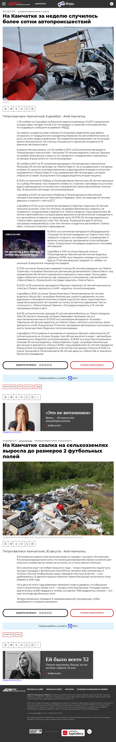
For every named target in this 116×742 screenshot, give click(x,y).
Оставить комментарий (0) (92, 365)
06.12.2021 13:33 (9, 11)
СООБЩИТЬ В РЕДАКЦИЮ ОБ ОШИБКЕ (92, 689)
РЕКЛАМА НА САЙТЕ (35, 689)
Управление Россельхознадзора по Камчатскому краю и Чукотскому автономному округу (43, 537)
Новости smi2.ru (12, 432)
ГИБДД (6, 102)
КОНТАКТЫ (69, 689)
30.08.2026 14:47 (10, 441)
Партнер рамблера (51, 731)
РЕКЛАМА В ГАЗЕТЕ (54, 689)
